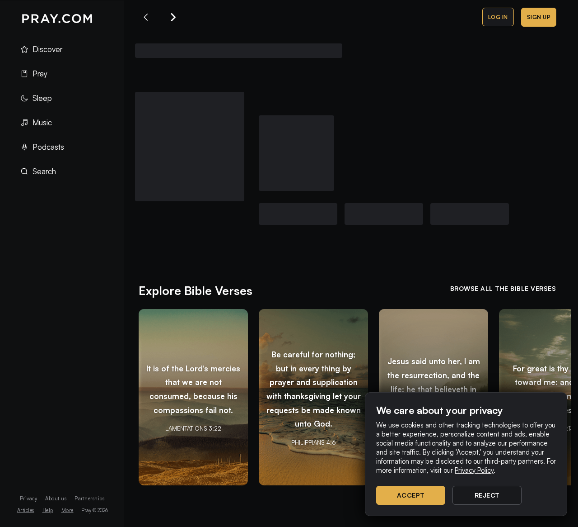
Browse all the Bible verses (503, 288)
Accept (411, 495)
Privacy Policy (474, 470)
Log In (498, 17)
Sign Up (539, 17)
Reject (487, 495)
